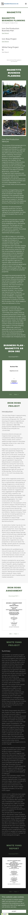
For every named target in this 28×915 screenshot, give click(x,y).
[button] (25, 3)
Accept (14, 911)
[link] (10, 4)
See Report (5, 33)
